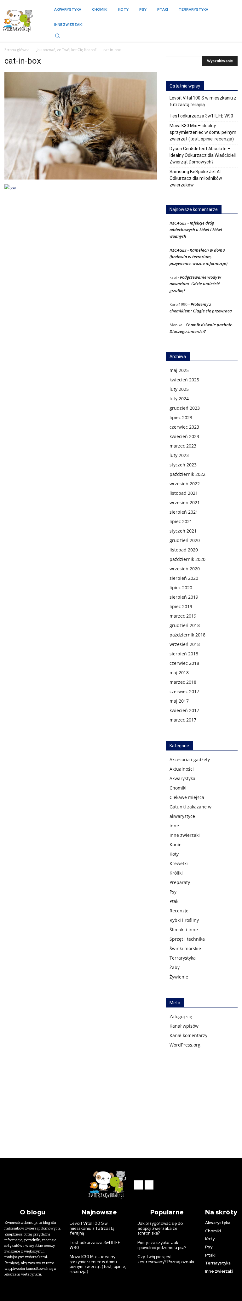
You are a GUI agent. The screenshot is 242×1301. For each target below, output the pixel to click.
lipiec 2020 (181, 588)
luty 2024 (179, 399)
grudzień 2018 (185, 625)
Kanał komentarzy (188, 1035)
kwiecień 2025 (184, 380)
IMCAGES (178, 223)
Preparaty (180, 882)
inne (174, 826)
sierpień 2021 (184, 512)
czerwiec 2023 (184, 427)
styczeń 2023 (183, 465)
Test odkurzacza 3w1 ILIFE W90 (201, 115)
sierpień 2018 (184, 654)
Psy (173, 892)
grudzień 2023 (185, 408)
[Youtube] (149, 1185)
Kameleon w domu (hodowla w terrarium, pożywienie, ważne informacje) (199, 256)
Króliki (176, 873)
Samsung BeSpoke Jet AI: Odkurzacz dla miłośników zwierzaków (196, 178)
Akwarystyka (182, 778)
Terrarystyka (183, 958)
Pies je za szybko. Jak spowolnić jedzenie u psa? (161, 1245)
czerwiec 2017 (184, 691)
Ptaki (175, 901)
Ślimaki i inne (184, 930)
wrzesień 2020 (185, 569)
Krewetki (179, 863)
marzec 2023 (183, 446)
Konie (176, 844)
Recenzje (179, 911)
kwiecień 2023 (184, 436)
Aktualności (182, 769)
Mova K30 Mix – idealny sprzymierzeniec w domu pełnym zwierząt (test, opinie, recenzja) (203, 132)
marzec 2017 (183, 720)
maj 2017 (179, 701)
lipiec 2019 (181, 606)
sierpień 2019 (184, 597)
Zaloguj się (181, 1016)
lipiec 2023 (181, 417)
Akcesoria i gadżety (190, 759)
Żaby (175, 967)
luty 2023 (179, 455)
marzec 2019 (183, 616)
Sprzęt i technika (187, 939)
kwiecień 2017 (184, 710)
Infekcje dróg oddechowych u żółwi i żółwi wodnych (196, 229)
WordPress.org (185, 1045)
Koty (174, 854)
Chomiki (178, 788)
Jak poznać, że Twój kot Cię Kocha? (66, 49)
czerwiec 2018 (184, 663)
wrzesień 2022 (185, 484)
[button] (57, 35)
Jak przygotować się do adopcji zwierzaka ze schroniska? (160, 1228)
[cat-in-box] (80, 177)
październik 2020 (187, 559)
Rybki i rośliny (184, 920)
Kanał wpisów (184, 1026)
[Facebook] (138, 1185)
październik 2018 (187, 635)
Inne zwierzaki (185, 835)
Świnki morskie (185, 948)
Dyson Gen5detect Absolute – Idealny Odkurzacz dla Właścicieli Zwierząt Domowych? (203, 155)
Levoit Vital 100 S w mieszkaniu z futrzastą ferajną (203, 101)
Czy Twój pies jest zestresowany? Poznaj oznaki (165, 1259)
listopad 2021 (184, 493)
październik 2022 (187, 474)
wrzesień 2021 (185, 502)
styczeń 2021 (183, 531)
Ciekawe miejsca (187, 797)
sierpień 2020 (184, 578)
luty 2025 (179, 389)
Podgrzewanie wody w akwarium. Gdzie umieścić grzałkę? (195, 283)
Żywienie (179, 977)
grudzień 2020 (185, 540)
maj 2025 (179, 370)
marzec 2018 (183, 682)
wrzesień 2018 (185, 644)
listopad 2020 (184, 550)
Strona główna (17, 49)
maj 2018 (179, 673)
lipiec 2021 (181, 521)
